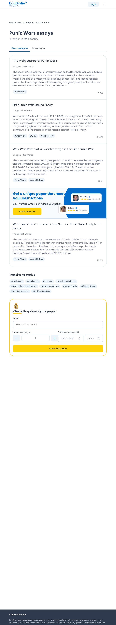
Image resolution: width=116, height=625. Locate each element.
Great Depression (19, 291)
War (48, 22)
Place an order (27, 211)
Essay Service (15, 22)
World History (46, 135)
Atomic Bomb (70, 286)
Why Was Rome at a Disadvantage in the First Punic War (53, 149)
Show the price (58, 348)
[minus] (16, 338)
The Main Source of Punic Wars (35, 61)
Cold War (47, 281)
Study (33, 135)
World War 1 (16, 281)
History (39, 22)
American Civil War (66, 281)
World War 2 (33, 281)
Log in (93, 4)
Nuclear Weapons (50, 286)
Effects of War (88, 286)
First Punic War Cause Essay (33, 105)
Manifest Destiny (41, 291)
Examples (29, 22)
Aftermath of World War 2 (23, 286)
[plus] (54, 338)
